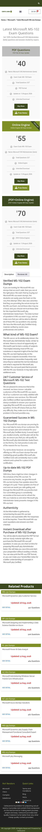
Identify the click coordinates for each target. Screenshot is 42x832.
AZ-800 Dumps (8, 672)
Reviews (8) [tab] (22, 274)
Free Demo (22, 113)
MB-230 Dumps (8, 592)
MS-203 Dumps (8, 752)
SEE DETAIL (6, 607)
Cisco (4, 792)
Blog (24, 794)
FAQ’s (25, 797)
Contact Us (27, 800)
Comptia (5, 795)
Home (3, 20)
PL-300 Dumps (8, 645)
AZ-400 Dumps (8, 699)
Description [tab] (9, 274)
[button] (38, 3)
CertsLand (21, 831)
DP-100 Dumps (8, 619)
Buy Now (21, 106)
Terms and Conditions (27, 790)
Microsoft (11, 20)
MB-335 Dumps (8, 725)
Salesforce (6, 798)
